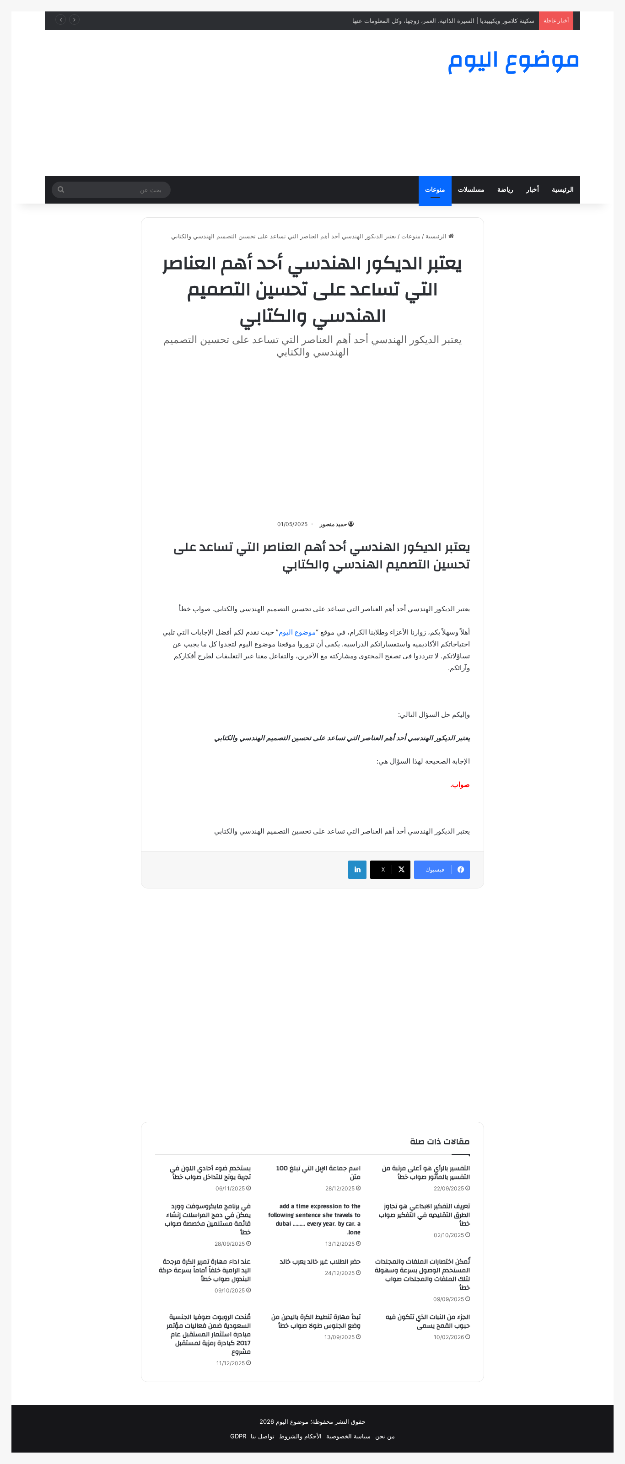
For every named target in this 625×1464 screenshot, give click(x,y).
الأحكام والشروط (300, 1436)
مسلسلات (471, 189)
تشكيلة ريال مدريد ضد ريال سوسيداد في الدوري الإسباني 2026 (459, 20)
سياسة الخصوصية (348, 1436)
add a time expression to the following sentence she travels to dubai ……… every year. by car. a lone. (314, 1219)
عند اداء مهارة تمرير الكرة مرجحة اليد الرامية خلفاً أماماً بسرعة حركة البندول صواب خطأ (205, 1270)
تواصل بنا (263, 1436)
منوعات (435, 189)
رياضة (505, 189)
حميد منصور (333, 524)
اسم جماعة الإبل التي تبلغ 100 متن (318, 1173)
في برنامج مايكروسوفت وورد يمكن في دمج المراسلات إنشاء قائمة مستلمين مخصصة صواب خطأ (208, 1219)
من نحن (385, 1436)
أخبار (532, 189)
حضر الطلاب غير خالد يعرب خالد (320, 1262)
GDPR (238, 1436)
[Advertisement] (221, 103)
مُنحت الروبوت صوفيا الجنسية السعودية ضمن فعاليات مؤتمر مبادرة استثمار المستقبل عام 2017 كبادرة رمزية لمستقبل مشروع (209, 1334)
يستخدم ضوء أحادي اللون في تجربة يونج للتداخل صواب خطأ (210, 1173)
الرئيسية (563, 189)
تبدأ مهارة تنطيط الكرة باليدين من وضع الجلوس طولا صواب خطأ (316, 1321)
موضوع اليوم (297, 632)
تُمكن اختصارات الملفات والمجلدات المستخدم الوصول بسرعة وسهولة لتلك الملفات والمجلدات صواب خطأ (422, 1275)
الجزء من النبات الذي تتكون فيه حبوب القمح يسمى (428, 1321)
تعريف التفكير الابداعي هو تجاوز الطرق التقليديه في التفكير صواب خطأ (424, 1215)
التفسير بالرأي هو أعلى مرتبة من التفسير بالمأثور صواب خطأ (426, 1173)
